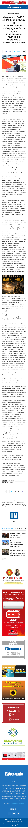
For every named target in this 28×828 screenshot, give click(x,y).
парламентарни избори (7, 482)
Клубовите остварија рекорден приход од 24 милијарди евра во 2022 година (7, 503)
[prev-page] (3, 559)
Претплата (19, 819)
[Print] (18, 491)
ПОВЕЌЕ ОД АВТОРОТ (20, 528)
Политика (17, 13)
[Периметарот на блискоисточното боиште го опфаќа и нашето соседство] (5, 542)
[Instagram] (14, 813)
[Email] (15, 491)
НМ (11, 45)
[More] (24, 51)
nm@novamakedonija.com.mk (16, 803)
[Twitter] (11, 491)
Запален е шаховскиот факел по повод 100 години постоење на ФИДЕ (20, 503)
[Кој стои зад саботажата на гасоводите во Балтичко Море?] (5, 535)
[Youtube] (18, 813)
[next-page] (5, 559)
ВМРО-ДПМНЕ (11, 480)
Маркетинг (13, 819)
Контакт (20, 821)
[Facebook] (8, 491)
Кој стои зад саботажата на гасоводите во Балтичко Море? (18, 535)
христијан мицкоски (19, 480)
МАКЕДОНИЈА (11, 13)
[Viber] (22, 491)
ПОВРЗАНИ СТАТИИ (7, 528)
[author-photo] (14, 519)
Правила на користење (11, 821)
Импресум (7, 819)
